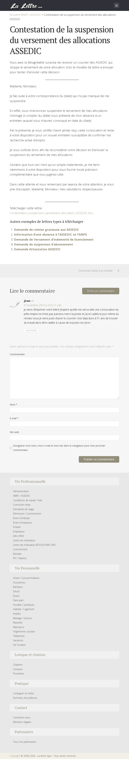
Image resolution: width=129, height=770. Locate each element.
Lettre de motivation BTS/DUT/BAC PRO (34, 544)
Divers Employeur (22, 522)
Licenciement (20, 549)
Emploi (17, 527)
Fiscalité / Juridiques (23, 604)
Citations (18, 664)
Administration (21, 491)
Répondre (31, 330)
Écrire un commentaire (100, 291)
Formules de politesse (25, 697)
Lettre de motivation (24, 540)
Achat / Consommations (26, 578)
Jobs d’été (18, 535)
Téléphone (19, 636)
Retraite (17, 553)
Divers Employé (21, 518)
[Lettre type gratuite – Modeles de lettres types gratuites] (26, 5)
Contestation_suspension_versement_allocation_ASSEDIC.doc (51, 213)
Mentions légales (22, 722)
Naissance (18, 627)
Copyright (15, 755)
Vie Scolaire (19, 644)
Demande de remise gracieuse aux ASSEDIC (46, 230)
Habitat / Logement (23, 609)
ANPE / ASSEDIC (21, 495)
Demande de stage (23, 509)
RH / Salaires (20, 558)
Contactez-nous (21, 717)
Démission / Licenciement (27, 513)
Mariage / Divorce (22, 618)
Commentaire (17, 354)
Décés (16, 591)
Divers (16, 595)
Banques (18, 586)
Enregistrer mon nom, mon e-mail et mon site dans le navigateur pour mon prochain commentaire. (59, 448)
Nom (13, 404)
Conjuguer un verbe (23, 693)
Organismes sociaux (24, 631)
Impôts (17, 613)
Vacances (18, 640)
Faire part (18, 600)
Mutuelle (17, 622)
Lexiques (18, 669)
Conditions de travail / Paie (27, 500)
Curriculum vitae (21, 504)
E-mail (14, 418)
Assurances (19, 582)
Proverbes (18, 673)
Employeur (19, 531)
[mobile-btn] (116, 5)
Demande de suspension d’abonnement (43, 244)
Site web (14, 432)
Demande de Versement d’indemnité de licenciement (54, 239)
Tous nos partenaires (24, 741)
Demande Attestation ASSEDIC (37, 249)
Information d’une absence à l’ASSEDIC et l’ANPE (50, 234)
